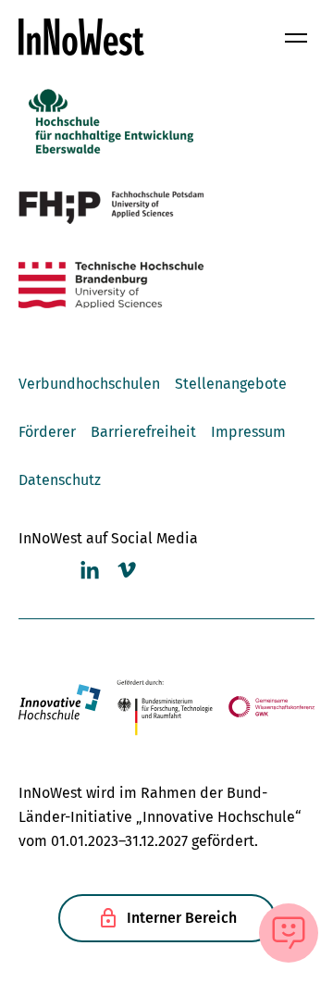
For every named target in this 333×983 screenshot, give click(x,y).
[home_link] (81, 37)
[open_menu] (296, 37)
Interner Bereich (182, 918)
